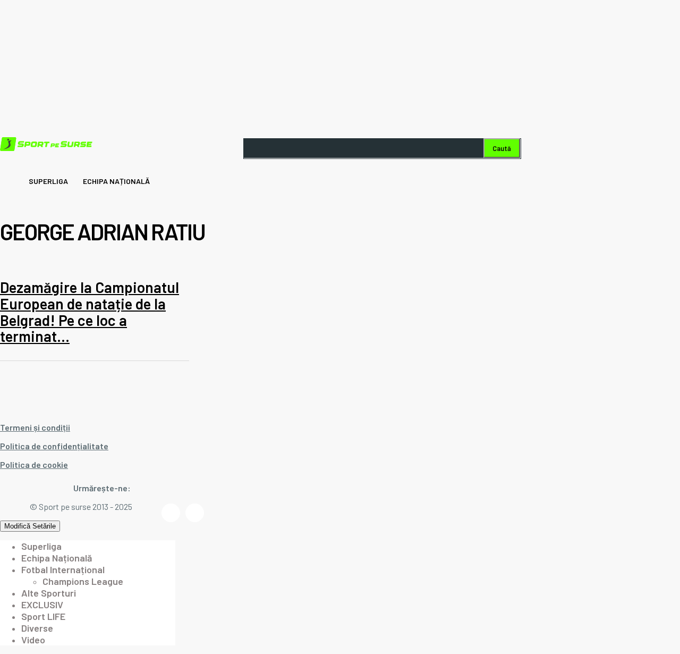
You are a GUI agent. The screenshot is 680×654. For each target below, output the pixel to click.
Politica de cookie (34, 464)
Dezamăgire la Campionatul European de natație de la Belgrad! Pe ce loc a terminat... (89, 311)
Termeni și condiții (35, 427)
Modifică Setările (30, 526)
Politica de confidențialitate (54, 446)
